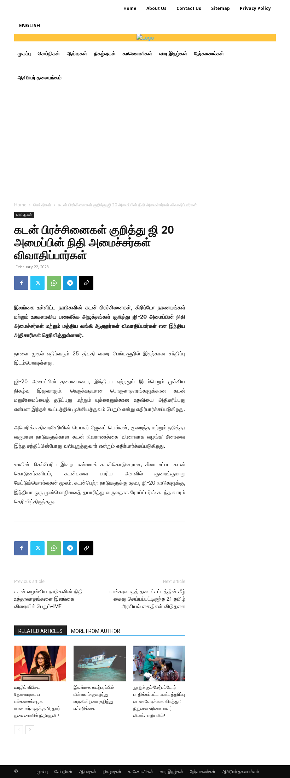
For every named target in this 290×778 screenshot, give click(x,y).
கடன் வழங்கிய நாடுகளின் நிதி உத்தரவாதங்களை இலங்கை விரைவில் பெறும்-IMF (48, 599)
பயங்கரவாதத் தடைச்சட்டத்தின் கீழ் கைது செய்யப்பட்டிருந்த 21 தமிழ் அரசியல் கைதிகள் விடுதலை (146, 599)
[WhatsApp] (54, 283)
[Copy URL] (86, 283)
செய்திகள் (42, 205)
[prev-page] (18, 729)
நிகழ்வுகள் (112, 771)
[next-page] (29, 729)
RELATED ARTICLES (40, 631)
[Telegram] (70, 283)
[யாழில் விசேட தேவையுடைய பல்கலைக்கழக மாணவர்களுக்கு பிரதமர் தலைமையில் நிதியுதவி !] (40, 663)
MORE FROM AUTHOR (95, 631)
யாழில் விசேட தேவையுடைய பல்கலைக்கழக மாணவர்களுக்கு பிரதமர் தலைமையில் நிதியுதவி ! (37, 701)
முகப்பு (42, 771)
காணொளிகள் (140, 771)
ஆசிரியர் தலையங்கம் (240, 771)
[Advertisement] (145, 142)
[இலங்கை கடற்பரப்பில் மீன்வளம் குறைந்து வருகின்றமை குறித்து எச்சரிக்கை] (100, 663)
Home (20, 205)
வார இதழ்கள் (171, 771)
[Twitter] (37, 283)
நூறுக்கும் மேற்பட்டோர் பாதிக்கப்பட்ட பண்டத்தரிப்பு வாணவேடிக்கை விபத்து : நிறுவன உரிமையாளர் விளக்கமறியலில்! (159, 701)
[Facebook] (21, 283)
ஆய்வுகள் (87, 771)
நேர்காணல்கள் (202, 771)
